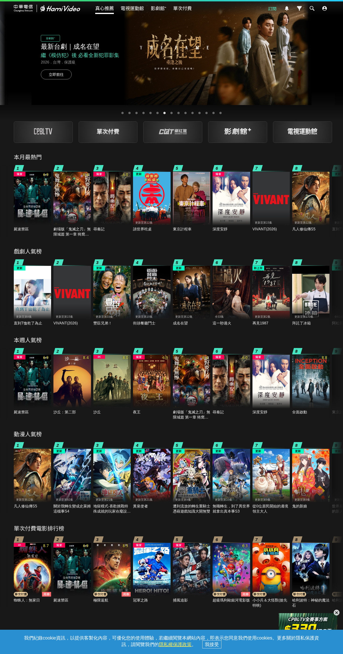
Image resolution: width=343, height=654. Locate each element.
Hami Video (47, 8)
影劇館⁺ (158, 8)
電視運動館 (132, 8)
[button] (122, 113)
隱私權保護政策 (175, 644)
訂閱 (272, 8)
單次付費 (182, 8)
